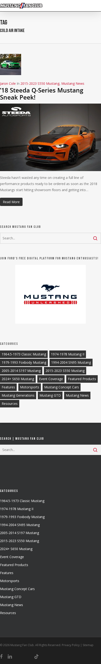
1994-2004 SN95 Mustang (71, 362)
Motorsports (29, 387)
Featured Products (82, 379)
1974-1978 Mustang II (67, 354)
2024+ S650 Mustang (18, 379)
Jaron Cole (8, 83)
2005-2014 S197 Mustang (21, 370)
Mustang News (72, 83)
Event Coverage (51, 379)
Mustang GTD (50, 395)
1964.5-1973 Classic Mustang (24, 354)
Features (8, 387)
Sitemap (88, 645)
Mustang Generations (18, 395)
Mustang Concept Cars (61, 387)
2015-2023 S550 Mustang (39, 83)
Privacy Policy (71, 645)
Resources (10, 403)
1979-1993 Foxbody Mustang (24, 362)
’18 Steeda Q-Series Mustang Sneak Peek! (41, 93)
